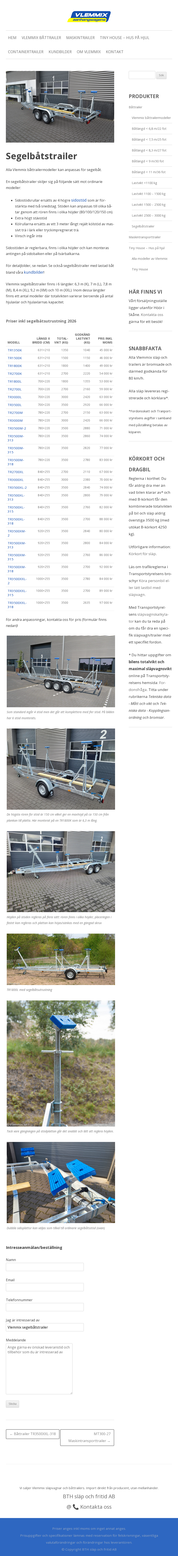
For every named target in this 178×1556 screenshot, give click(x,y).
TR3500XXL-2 (17, 581)
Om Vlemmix (89, 51)
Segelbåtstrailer (143, 226)
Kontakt (115, 51)
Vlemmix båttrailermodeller (151, 118)
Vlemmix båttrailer (41, 37)
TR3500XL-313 (16, 497)
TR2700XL (15, 472)
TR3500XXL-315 (17, 593)
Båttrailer (135, 107)
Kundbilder (60, 51)
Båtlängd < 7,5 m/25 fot (149, 139)
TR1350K (15, 350)
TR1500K (15, 358)
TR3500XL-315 (16, 509)
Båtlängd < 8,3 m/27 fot (149, 150)
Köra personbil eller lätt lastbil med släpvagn (149, 587)
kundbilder (34, 272)
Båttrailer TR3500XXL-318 (33, 1433)
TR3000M (15, 420)
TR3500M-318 (16, 462)
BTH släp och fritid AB (89, 1496)
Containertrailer (25, 51)
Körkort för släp (142, 553)
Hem (12, 37)
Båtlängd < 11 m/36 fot (149, 172)
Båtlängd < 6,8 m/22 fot (149, 129)
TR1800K (15, 366)
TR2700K (15, 373)
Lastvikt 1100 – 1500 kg (149, 194)
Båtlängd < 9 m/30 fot (148, 161)
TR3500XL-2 (17, 487)
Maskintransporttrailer (145, 237)
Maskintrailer (80, 37)
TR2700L (14, 389)
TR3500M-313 (16, 438)
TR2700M (15, 412)
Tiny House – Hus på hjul (124, 37)
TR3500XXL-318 (17, 604)
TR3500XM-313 (17, 545)
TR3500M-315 (16, 450)
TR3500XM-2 (17, 533)
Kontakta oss (152, 314)
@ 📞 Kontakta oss (89, 1506)
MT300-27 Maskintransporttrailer (89, 1437)
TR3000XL (15, 479)
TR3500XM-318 (17, 569)
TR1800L (14, 381)
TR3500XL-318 (16, 521)
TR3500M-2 (17, 428)
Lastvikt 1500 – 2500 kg (149, 204)
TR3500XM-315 (17, 557)
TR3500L (14, 405)
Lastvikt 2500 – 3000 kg (149, 215)
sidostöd (79, 200)
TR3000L (14, 397)
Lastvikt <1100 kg (144, 183)
